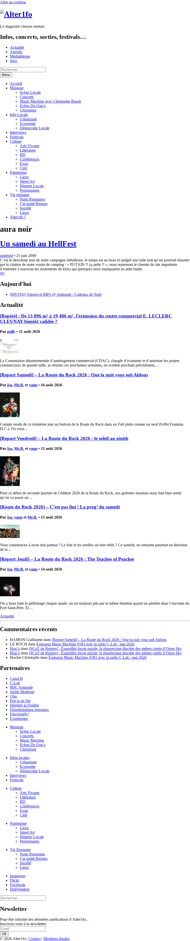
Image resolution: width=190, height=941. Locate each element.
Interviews (18, 132)
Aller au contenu (13, 2)
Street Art (27, 181)
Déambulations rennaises (29, 710)
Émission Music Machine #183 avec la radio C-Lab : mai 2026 (85, 644)
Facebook (17, 885)
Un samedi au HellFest (38, 243)
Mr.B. (19, 385)
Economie (28, 123)
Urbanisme (28, 119)
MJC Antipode (21, 687)
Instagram (17, 876)
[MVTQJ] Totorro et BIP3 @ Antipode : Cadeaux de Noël (55, 294)
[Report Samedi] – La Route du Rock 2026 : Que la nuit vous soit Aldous (74, 374)
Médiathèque (20, 56)
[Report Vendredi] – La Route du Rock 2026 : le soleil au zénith (64, 438)
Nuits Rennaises (32, 199)
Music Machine (32, 740)
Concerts (27, 97)
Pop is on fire (20, 701)
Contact (34, 939)
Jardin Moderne (22, 692)
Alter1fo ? (18, 217)
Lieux (24, 177)
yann (33, 385)
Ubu (13, 696)
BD (22, 155)
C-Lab (15, 683)
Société (25, 208)
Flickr (14, 880)
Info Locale (19, 115)
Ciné (23, 168)
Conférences (29, 159)
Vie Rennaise (20, 850)
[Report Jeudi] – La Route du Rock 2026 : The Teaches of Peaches (67, 559)
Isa (9, 385)
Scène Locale (30, 92)
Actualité (17, 47)
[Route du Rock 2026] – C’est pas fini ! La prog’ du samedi (60, 506)
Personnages (29, 190)
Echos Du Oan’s (33, 106)
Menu (6, 75)
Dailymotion (19, 889)
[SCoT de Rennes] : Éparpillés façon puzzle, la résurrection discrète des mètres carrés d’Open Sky (105, 648)
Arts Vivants (29, 146)
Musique (17, 88)
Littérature (28, 150)
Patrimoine (18, 172)
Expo (24, 163)
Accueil (16, 83)
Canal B (16, 678)
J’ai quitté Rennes (34, 204)
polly (11, 331)
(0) (2, 273)
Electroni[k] (19, 714)
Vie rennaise (19, 195)
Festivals (17, 137)
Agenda (16, 52)
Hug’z (15, 648)
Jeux (13, 61)
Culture (16, 141)
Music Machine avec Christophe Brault (50, 101)
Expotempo (19, 718)
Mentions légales (56, 939)
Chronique (28, 110)
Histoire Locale (32, 186)
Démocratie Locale (34, 128)
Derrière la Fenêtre (24, 705)
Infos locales (19, 758)
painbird (6, 255)
